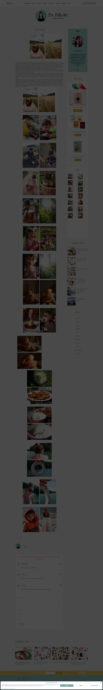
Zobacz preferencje (94, 685)
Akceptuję (67, 685)
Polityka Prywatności (11, 688)
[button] (100, 682)
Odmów (80, 685)
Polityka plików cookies (5, 688)
